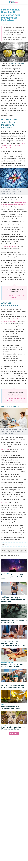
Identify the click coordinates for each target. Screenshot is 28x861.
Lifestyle (3, 683)
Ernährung (4, 704)
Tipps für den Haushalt (7, 662)
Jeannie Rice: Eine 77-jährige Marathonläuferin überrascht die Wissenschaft (13, 600)
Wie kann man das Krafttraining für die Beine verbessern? (14, 621)
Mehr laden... (14, 733)
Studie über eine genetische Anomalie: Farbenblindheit (13, 145)
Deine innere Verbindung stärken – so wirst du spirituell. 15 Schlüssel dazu (13, 577)
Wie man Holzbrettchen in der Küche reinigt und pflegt (12, 665)
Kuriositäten (4, 596)
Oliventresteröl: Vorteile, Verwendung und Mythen (10, 707)
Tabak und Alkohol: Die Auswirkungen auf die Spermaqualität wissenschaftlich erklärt (13, 643)
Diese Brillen (5, 503)
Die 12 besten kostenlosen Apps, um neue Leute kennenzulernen (13, 686)
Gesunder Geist (5, 573)
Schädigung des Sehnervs (9, 246)
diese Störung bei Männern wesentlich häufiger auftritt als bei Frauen (13, 204)
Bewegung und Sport (7, 619)
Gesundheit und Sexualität (8, 639)
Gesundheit (4, 6)
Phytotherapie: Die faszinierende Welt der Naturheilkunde (13, 728)
